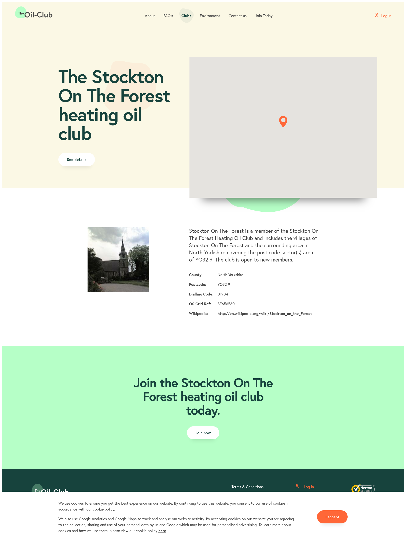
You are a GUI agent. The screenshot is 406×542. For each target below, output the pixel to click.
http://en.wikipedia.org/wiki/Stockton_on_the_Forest (265, 313)
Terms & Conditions (247, 486)
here (162, 530)
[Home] (34, 12)
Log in (308, 486)
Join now (203, 432)
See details (76, 159)
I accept (332, 516)
